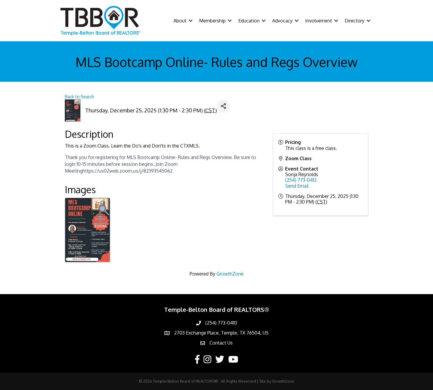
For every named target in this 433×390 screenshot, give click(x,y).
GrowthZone (230, 274)
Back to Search (79, 96)
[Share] (223, 106)
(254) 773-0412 (301, 180)
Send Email (297, 186)
